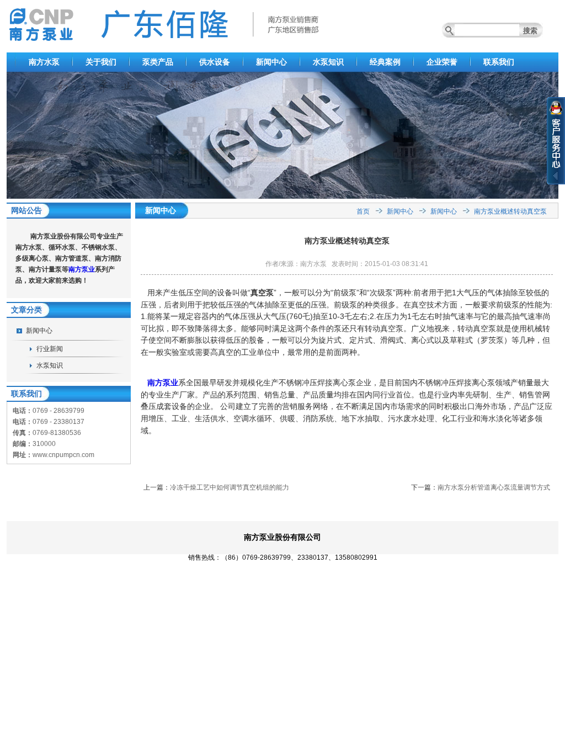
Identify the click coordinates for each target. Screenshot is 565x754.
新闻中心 (271, 61)
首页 (363, 211)
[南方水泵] (282, 196)
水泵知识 (328, 61)
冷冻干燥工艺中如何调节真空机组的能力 (229, 487)
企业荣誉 (442, 61)
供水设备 (214, 61)
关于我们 (101, 61)
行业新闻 (49, 349)
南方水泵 (44, 61)
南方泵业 (81, 269)
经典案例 (385, 61)
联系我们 (498, 61)
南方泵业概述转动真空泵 (510, 211)
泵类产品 (157, 61)
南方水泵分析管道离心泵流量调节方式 (494, 487)
